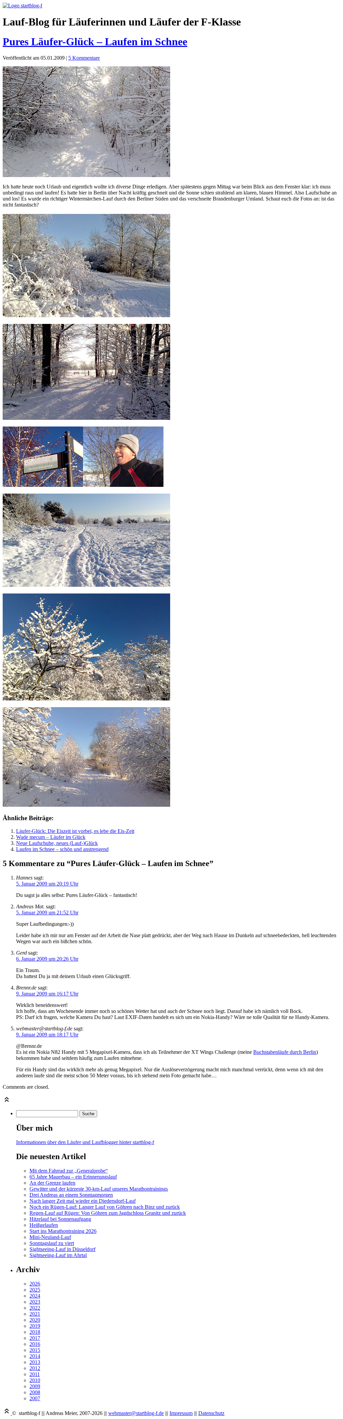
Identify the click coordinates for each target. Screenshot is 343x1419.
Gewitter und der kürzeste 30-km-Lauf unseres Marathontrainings (98, 1189)
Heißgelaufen (43, 1225)
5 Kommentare (84, 58)
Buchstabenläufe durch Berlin (284, 1052)
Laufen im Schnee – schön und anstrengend (62, 849)
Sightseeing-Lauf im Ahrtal (58, 1255)
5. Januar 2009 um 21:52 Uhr (47, 912)
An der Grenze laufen (52, 1183)
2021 (34, 1314)
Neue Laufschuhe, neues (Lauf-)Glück (57, 843)
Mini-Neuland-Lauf (50, 1237)
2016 (34, 1344)
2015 (34, 1350)
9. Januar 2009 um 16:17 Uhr (47, 994)
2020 (34, 1320)
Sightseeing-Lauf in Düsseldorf (62, 1249)
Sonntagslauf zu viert (51, 1243)
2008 (34, 1392)
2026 (34, 1284)
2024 (34, 1296)
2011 (34, 1374)
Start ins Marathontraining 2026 (62, 1231)
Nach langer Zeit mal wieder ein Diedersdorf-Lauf (82, 1201)
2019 (34, 1326)
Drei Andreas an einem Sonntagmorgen (71, 1195)
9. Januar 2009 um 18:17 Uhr (47, 1034)
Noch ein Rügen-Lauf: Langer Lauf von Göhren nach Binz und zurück (104, 1207)
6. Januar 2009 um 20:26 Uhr (47, 959)
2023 (34, 1302)
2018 (34, 1332)
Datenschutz (211, 1413)
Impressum (181, 1413)
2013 (34, 1362)
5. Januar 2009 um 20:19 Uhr (47, 884)
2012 (34, 1368)
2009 (34, 1386)
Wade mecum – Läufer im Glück (50, 837)
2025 (34, 1290)
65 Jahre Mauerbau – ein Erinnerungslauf (73, 1177)
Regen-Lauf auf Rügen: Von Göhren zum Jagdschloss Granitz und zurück (107, 1213)
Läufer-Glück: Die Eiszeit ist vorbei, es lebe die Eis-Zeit (75, 831)
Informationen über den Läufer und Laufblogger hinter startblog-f (85, 1142)
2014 (34, 1356)
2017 (34, 1338)
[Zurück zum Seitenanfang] (7, 1101)
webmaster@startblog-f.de (136, 1413)
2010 (34, 1380)
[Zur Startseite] (22, 5)
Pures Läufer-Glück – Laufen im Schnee (95, 42)
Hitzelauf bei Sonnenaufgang (60, 1219)
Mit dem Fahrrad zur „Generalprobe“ (68, 1171)
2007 (34, 1398)
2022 (34, 1308)
